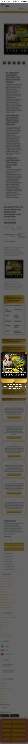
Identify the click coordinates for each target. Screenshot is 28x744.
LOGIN (20, 381)
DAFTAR (7, 381)
